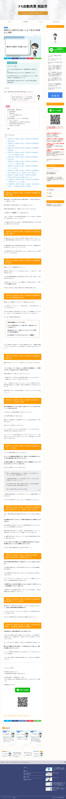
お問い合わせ (56, 21)
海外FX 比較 (27, 715)
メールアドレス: (50, 168)
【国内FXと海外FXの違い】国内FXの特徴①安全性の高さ (23, 140)
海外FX (22, 715)
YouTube (41, 21)
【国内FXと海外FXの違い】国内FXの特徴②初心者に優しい (23, 144)
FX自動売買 (25, 21)
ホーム (9, 21)
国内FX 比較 (17, 715)
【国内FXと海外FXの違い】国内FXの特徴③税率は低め (23, 149)
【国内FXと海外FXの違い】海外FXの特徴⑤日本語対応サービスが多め (24, 181)
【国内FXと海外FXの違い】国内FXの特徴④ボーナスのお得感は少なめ (23, 153)
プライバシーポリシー (7, 797)
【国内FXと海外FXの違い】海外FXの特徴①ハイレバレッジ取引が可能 (23, 163)
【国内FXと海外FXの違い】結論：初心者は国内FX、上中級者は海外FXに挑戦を (23, 185)
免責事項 (14, 797)
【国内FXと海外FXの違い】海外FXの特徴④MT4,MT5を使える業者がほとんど (21, 176)
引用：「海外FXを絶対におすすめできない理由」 (17, 489)
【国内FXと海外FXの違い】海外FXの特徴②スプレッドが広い (23, 167)
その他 (49, 193)
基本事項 (6, 27)
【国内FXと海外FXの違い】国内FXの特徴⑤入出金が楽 (23, 158)
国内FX (11, 715)
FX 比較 (6, 715)
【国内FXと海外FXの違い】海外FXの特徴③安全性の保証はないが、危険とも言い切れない (23, 172)
